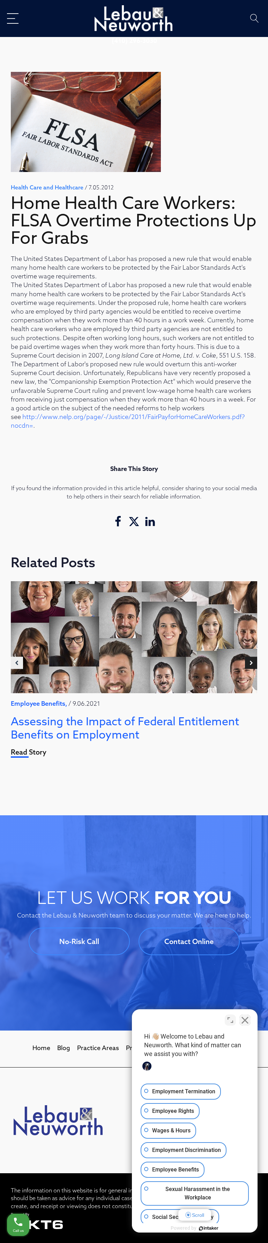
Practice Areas (98, 1049)
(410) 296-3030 (134, 41)
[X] (134, 521)
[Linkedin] (150, 521)
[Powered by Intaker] (208, 1228)
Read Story (28, 752)
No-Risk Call (79, 942)
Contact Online (189, 942)
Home (41, 1049)
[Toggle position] (230, 1020)
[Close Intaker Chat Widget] (245, 1020)
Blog (63, 1049)
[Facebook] (118, 521)
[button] (17, 663)
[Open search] (254, 18)
